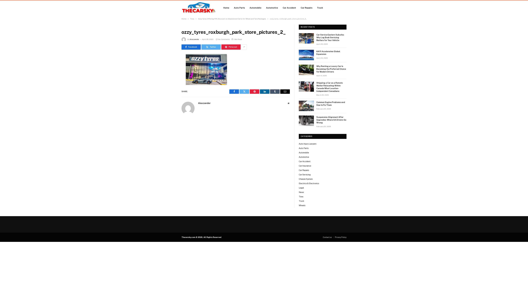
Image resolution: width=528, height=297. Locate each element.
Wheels (302, 205)
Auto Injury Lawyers (307, 144)
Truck (320, 8)
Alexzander (194, 39)
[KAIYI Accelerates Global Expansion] (306, 55)
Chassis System (306, 179)
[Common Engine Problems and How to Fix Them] (306, 106)
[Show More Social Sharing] (244, 47)
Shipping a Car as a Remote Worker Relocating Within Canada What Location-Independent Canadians (329, 87)
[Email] (172, 91)
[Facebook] (172, 63)
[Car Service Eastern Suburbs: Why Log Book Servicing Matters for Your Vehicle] (306, 38)
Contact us (327, 237)
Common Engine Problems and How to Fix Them (330, 103)
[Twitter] (172, 70)
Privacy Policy (340, 237)
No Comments (224, 39)
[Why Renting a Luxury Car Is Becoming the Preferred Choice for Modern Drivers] (306, 70)
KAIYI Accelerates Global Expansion (328, 52)
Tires (301, 197)
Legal (301, 188)
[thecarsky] (199, 7)
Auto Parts (239, 8)
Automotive (272, 8)
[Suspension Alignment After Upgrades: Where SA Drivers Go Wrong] (306, 121)
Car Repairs (306, 8)
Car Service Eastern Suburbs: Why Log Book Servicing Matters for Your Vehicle (330, 37)
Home (226, 8)
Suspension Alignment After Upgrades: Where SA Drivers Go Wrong (331, 120)
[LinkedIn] (172, 77)
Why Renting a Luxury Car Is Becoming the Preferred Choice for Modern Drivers (331, 69)
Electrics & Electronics (309, 183)
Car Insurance (305, 166)
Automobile (255, 8)
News (301, 192)
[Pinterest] (172, 84)
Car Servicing (305, 175)
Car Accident (289, 8)
